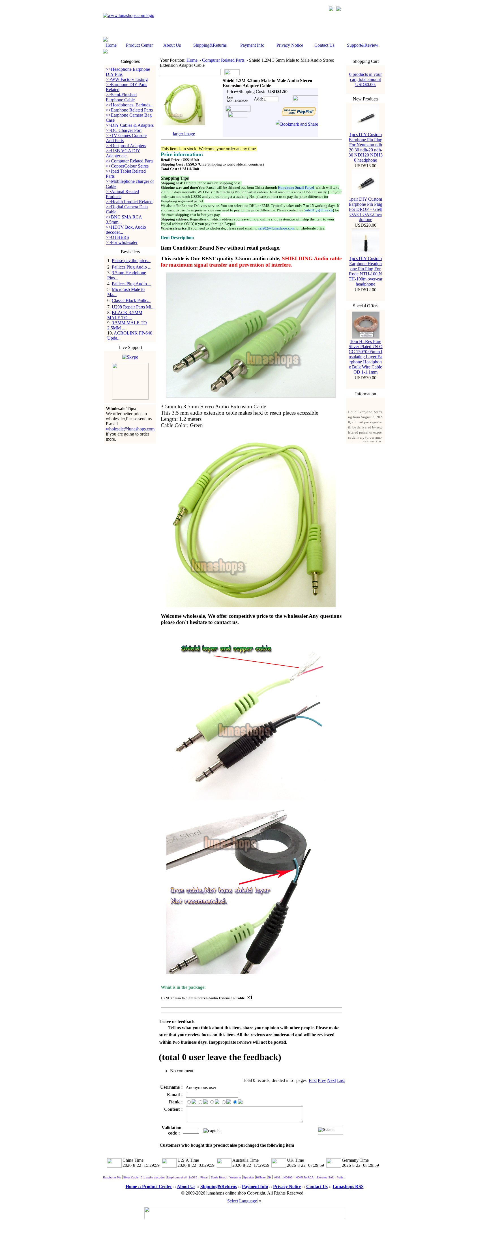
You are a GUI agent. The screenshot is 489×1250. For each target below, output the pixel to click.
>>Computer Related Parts (129, 160)
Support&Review (362, 45)
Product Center (139, 45)
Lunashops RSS (348, 1186)
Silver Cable (131, 1177)
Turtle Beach (219, 1177)
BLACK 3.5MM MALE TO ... (124, 315)
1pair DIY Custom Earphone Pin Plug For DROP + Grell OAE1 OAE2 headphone (365, 209)
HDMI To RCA (305, 1177)
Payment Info (252, 45)
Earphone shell (176, 1177)
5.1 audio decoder (153, 1177)
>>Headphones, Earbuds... (130, 104)
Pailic (340, 1177)
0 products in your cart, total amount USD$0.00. (365, 79)
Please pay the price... (131, 260)
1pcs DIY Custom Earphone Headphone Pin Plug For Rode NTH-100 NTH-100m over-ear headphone (365, 271)
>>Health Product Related (129, 201)
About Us (172, 45)
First (313, 1080)
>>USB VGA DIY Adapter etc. (123, 153)
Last (341, 1080)
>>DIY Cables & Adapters (130, 125)
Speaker (248, 1177)
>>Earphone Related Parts (129, 110)
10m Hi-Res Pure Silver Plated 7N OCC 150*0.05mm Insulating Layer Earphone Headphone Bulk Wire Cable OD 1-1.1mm (366, 356)
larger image (184, 133)
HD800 (288, 1177)
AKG (277, 1177)
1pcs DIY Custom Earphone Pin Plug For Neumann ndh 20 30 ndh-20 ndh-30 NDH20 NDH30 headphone (366, 147)
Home (111, 45)
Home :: (134, 1186)
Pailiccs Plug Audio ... (131, 267)
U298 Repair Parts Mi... (133, 307)
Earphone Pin (112, 1177)
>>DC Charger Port (123, 130)
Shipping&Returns (210, 45)
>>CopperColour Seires (127, 166)
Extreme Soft (325, 1177)
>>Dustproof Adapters (126, 145)
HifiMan (261, 1177)
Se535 (192, 1177)
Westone (235, 1177)
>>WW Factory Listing (127, 79)
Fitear (204, 1177)
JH (269, 1177)
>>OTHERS (117, 237)
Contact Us (324, 45)
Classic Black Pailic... (131, 300)
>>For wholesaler (122, 242)
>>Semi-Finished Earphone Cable (121, 97)
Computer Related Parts (223, 60)
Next (331, 1080)
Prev (322, 1080)
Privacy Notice (289, 45)
